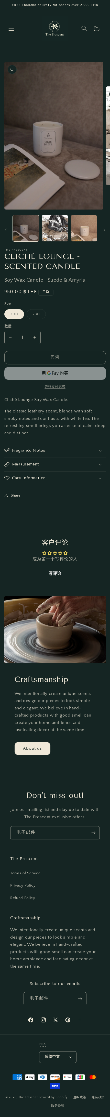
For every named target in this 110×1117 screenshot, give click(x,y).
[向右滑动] (104, 229)
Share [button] (16, 495)
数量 (8, 326)
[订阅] (93, 832)
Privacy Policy (23, 885)
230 (38, 315)
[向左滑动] (5, 229)
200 (16, 315)
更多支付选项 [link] (55, 386)
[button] (11, 28)
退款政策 (79, 1097)
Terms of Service (25, 873)
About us (32, 748)
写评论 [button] (55, 573)
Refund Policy (22, 898)
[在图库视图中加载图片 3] (84, 228)
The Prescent (28, 1097)
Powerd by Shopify (53, 1097)
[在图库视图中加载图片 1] (26, 228)
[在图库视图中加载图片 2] (55, 228)
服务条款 (57, 1106)
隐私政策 (98, 1097)
